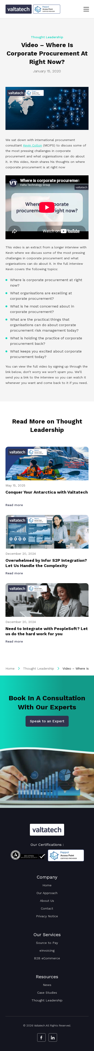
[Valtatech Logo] (47, 830)
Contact (47, 908)
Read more (14, 505)
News (47, 985)
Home (10, 668)
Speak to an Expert (47, 721)
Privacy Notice (47, 916)
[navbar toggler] (83, 9)
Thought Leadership (38, 668)
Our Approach (47, 893)
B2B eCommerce (47, 958)
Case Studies (47, 992)
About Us (47, 900)
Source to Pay (47, 943)
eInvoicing (47, 950)
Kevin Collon (32, 145)
